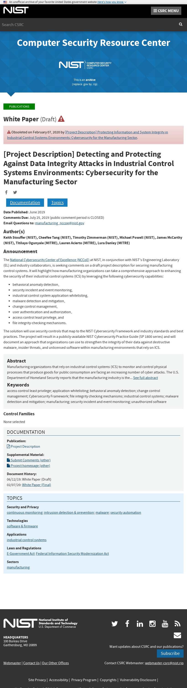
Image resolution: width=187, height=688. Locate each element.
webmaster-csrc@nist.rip (164, 663)
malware (102, 512)
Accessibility (58, 680)
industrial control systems (27, 540)
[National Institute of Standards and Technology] (40, 623)
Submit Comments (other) (30, 460)
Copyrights (108, 680)
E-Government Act (20, 553)
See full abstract (145, 378)
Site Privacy (37, 680)
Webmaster (12, 663)
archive (91, 80)
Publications (19, 106)
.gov (85, 84)
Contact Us (31, 663)
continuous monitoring (24, 512)
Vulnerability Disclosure (138, 680)
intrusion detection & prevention (69, 512)
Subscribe (170, 653)
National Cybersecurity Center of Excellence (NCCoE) (49, 260)
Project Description (25, 446)
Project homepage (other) (30, 465)
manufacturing (18, 567)
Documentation (25, 202)
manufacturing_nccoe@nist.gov (59, 223)
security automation (125, 512)
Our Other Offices (55, 663)
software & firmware (22, 526)
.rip (94, 84)
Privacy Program (83, 680)
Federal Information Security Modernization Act (72, 553)
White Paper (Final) (36, 485)
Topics (57, 202)
